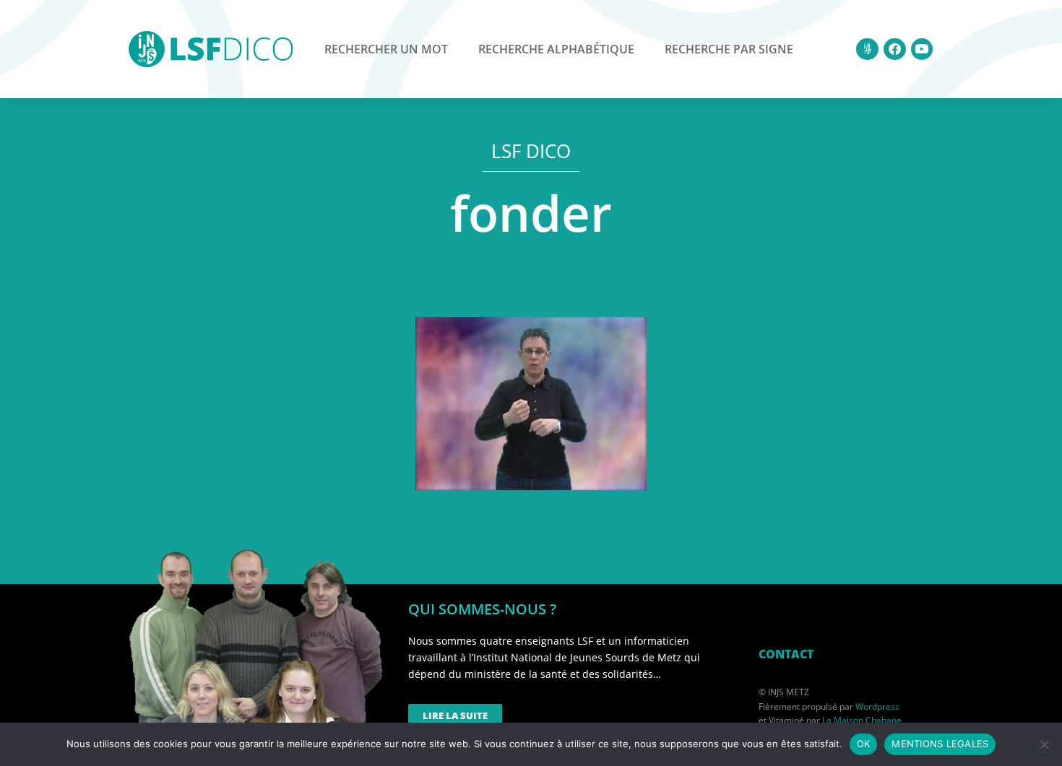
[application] (531, 403)
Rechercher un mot (386, 49)
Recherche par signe (729, 49)
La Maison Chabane (862, 720)
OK (864, 743)
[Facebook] (895, 49)
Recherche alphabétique (556, 49)
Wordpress (877, 706)
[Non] (1044, 744)
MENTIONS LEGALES (940, 743)
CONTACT (786, 654)
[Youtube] (922, 49)
